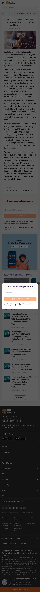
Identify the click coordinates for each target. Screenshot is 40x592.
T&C (20, 304)
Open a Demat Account (20, 299)
